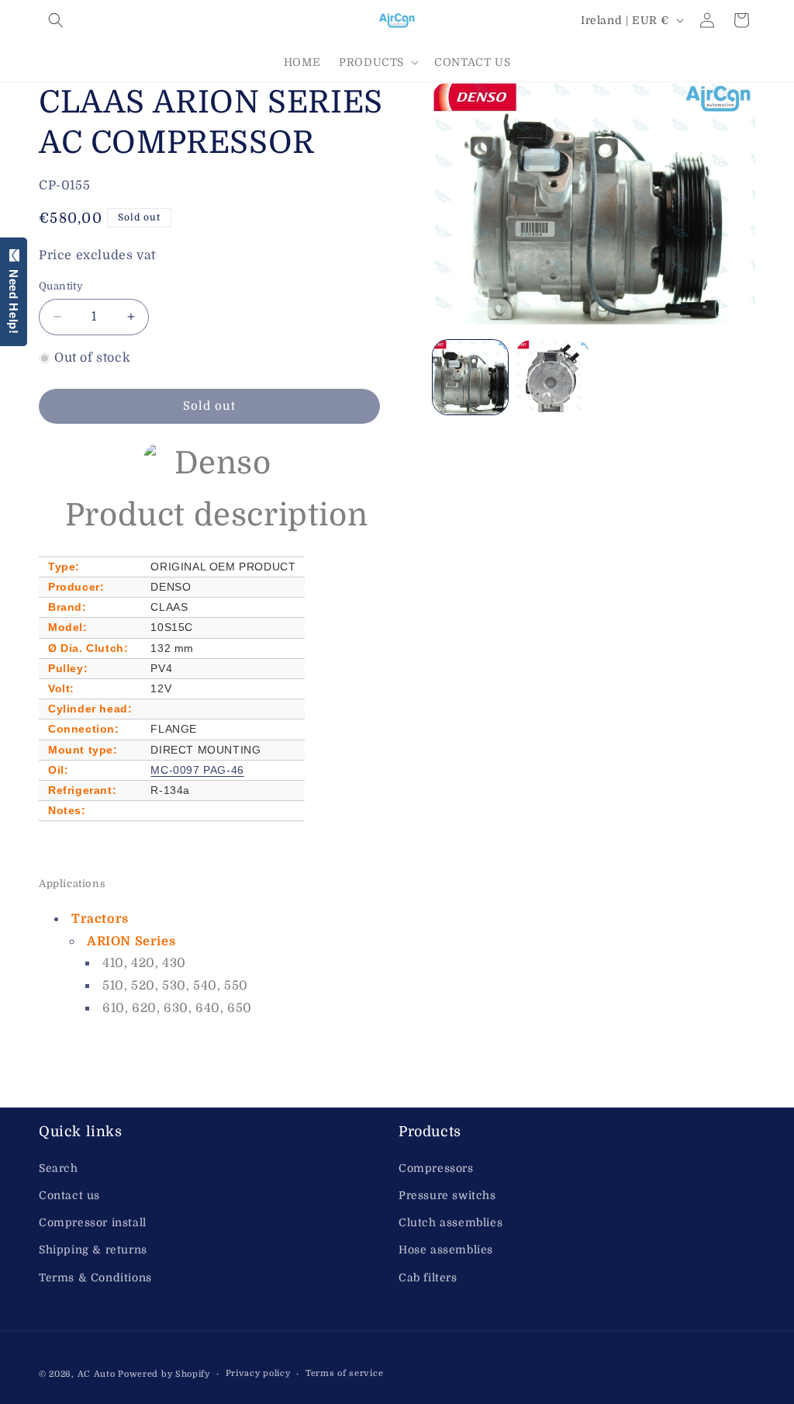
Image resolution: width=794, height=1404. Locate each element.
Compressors (436, 1168)
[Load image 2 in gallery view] (553, 377)
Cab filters (428, 1277)
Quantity (61, 286)
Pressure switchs (447, 1195)
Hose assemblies (446, 1249)
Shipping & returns (93, 1249)
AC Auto (97, 1374)
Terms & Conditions (95, 1277)
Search (58, 1168)
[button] (56, 20)
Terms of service (344, 1373)
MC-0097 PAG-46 (196, 770)
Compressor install (93, 1222)
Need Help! (13, 298)
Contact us (69, 1195)
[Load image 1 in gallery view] (470, 377)
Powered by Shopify (164, 1374)
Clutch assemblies (450, 1222)
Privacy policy (258, 1373)
